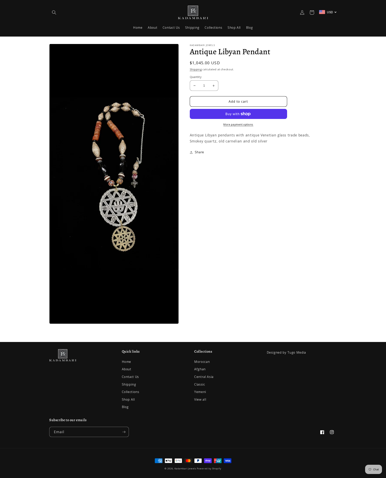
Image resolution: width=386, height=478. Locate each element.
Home (126, 362)
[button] (54, 12)
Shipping (196, 69)
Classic (199, 384)
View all (200, 399)
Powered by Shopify (209, 468)
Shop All (128, 399)
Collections (130, 392)
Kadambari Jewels (185, 468)
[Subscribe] (124, 432)
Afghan (200, 369)
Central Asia (204, 377)
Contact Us (130, 377)
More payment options (238, 124)
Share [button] (199, 152)
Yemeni (200, 392)
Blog (125, 407)
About (126, 369)
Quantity (196, 77)
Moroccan (202, 362)
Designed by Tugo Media (286, 352)
